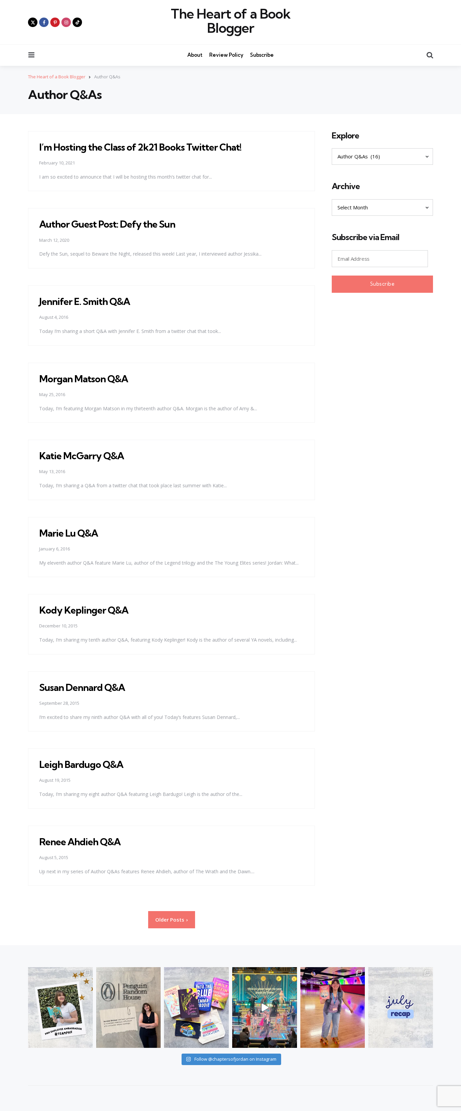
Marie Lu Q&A (68, 533)
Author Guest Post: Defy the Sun (107, 224)
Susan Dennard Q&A (82, 687)
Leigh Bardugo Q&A (81, 764)
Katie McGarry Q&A (81, 456)
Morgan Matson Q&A (83, 379)
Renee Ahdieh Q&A (79, 842)
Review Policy (226, 55)
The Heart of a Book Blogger (231, 21)
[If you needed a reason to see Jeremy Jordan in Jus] (264, 1007)
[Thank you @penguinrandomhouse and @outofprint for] (196, 1007)
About (194, 55)
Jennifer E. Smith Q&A (84, 301)
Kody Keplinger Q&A (83, 610)
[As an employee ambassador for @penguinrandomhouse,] (60, 1007)
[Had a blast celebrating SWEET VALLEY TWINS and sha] (332, 1007)
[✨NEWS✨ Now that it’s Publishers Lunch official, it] (128, 1007)
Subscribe (262, 55)
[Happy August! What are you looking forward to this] (400, 1007)
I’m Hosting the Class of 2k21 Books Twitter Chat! (140, 147)
